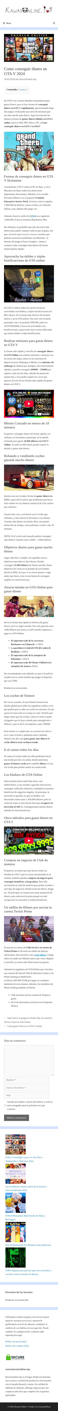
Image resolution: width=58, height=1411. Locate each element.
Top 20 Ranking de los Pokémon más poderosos (28, 1245)
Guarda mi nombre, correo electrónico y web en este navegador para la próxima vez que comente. (29, 1105)
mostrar (23, 90)
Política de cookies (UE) (17, 1346)
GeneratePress (44, 1407)
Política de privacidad (15, 1341)
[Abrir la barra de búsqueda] (54, 23)
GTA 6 (33, 216)
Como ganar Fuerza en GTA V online (24, 1026)
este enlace (40, 955)
